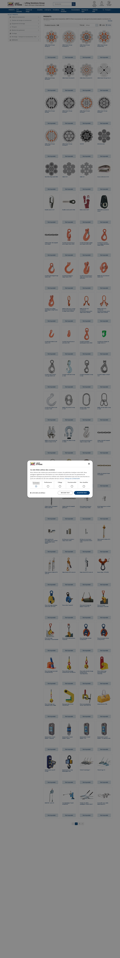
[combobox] (89, 464)
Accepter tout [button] (82, 493)
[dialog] (60, 479)
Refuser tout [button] (65, 493)
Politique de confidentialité (72, 478)
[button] (37, 493)
